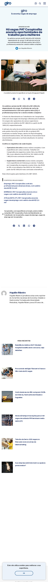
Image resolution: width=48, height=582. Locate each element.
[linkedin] (27, 530)
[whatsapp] (36, 3)
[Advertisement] (24, 257)
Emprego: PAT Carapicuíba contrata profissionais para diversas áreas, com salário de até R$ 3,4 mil (22, 186)
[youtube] (38, 530)
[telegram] (10, 530)
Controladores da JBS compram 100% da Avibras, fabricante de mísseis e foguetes (30, 372)
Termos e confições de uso (24, 553)
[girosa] (32, 530)
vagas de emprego (31, 215)
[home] (7, 3)
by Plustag (24, 561)
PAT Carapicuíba (17, 213)
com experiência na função (23, 211)
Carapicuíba (8, 211)
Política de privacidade (24, 556)
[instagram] (21, 530)
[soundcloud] (44, 530)
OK (24, 573)
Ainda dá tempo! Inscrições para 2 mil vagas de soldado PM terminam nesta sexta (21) (29, 384)
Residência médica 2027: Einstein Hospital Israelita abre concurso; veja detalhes (29, 347)
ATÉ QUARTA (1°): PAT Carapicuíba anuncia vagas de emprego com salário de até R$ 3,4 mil (21, 200)
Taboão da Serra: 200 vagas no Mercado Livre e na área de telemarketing (27, 397)
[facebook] (15, 530)
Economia (15, 14)
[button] (14, 98)
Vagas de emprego (28, 14)
